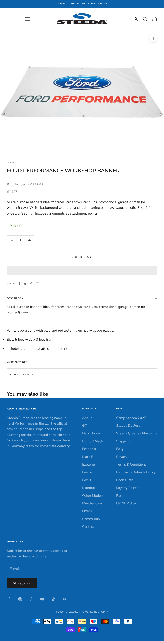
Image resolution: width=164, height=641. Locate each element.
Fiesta (87, 472)
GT (84, 425)
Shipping (123, 441)
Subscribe (22, 583)
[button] (82, 270)
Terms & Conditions (131, 464)
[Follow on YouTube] (42, 599)
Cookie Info (124, 480)
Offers (87, 511)
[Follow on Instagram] (20, 599)
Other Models (93, 495)
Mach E (87, 456)
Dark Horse (91, 433)
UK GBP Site (126, 503)
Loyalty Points (127, 487)
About (87, 418)
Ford (10, 162)
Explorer (88, 464)
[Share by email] (37, 283)
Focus (86, 480)
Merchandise (92, 503)
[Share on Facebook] (19, 283)
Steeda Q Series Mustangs (136, 433)
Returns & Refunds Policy (135, 472)
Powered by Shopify (94, 611)
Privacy (121, 456)
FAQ (119, 449)
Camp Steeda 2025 (131, 418)
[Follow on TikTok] (53, 599)
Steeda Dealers (128, 425)
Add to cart (82, 257)
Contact (88, 526)
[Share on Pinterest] (31, 283)
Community (91, 519)
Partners (122, 495)
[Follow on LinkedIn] (64, 599)
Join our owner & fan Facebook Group (82, 3)
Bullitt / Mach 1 (94, 441)
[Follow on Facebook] (9, 599)
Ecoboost (89, 449)
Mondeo (88, 487)
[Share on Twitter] (25, 283)
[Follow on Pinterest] (31, 599)
